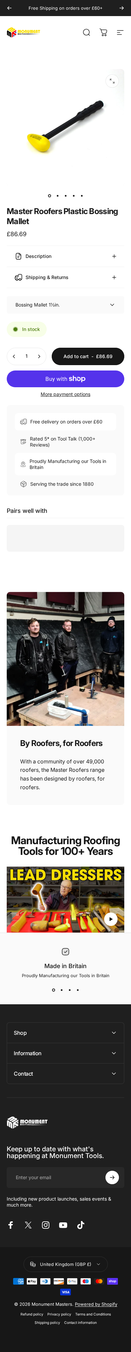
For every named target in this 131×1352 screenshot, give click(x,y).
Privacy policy (59, 1314)
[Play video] (65, 900)
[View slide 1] (53, 990)
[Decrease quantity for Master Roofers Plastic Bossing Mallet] (14, 356)
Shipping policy (47, 1323)
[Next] (121, 8)
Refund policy (31, 1314)
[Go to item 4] (74, 196)
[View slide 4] (78, 990)
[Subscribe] (112, 1177)
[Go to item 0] (49, 196)
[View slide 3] (70, 990)
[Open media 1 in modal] (112, 81)
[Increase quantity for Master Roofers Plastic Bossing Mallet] (39, 356)
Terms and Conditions (93, 1314)
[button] (111, 919)
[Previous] (9, 8)
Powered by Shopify (96, 1304)
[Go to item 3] (65, 196)
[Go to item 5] (82, 196)
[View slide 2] (61, 990)
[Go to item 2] (57, 196)
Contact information (80, 1323)
